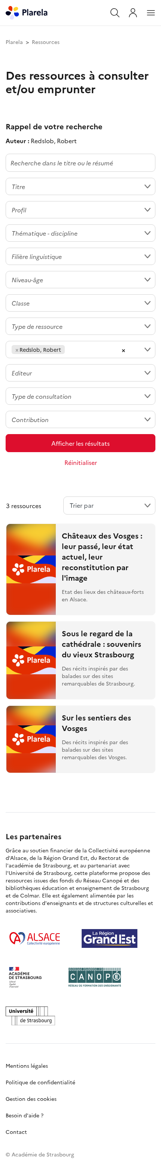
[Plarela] (27, 12)
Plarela (14, 41)
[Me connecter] (132, 12)
